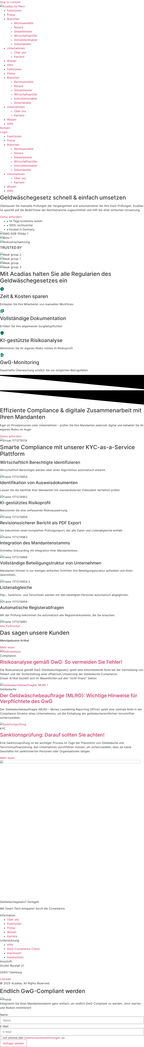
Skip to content (10, 2)
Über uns (20, 52)
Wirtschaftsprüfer (25, 35)
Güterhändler (22, 44)
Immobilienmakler (25, 40)
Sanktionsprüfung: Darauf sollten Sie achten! (52, 735)
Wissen (11, 61)
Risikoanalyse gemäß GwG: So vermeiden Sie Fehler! (61, 662)
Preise (11, 14)
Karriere (19, 56)
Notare (18, 27)
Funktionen (14, 10)
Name (4, 1014)
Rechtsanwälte (23, 23)
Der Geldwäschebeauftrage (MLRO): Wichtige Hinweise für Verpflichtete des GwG (68, 698)
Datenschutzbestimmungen (42, 1037)
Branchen (13, 19)
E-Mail (4, 1026)
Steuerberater (23, 31)
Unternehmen (16, 48)
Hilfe (10, 65)
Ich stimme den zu (33, 1037)
